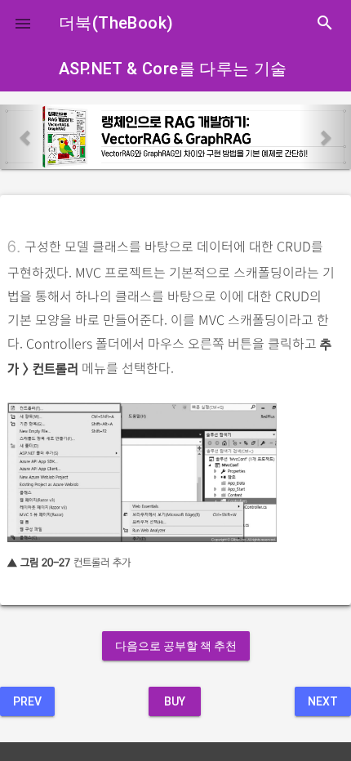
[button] (22, 22)
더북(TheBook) (116, 23)
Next (323, 701)
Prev (27, 701)
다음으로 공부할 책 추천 (176, 645)
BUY (174, 701)
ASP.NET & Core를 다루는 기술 (173, 68)
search (325, 23)
